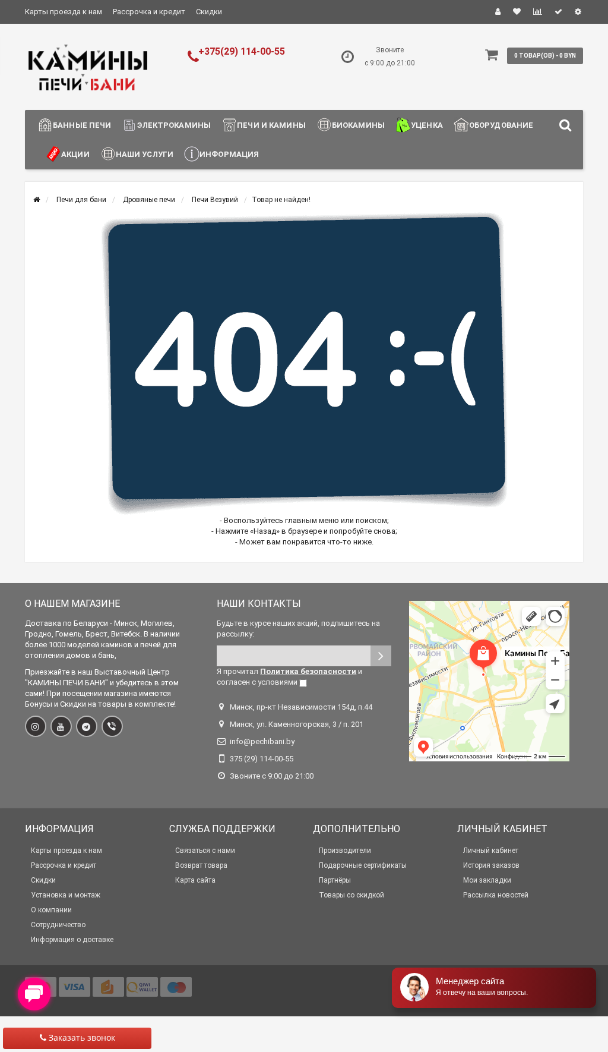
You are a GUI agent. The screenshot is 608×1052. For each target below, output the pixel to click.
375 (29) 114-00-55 (261, 758)
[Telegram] (86, 726)
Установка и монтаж (65, 895)
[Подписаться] (380, 655)
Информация (229, 154)
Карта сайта (195, 880)
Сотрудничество (58, 925)
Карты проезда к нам (63, 11)
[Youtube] (61, 726)
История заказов (491, 865)
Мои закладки (487, 880)
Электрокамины (174, 125)
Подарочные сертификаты (363, 865)
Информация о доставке (72, 940)
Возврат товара (201, 865)
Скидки (209, 11)
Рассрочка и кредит (149, 11)
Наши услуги (144, 154)
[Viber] (112, 726)
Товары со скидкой (351, 895)
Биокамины (358, 125)
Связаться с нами (205, 850)
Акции (75, 154)
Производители (345, 850)
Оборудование (501, 125)
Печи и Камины (271, 125)
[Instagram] (35, 726)
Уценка (427, 125)
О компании (51, 910)
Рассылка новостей (495, 895)
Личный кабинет (490, 850)
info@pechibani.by (262, 741)
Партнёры (335, 880)
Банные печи (82, 125)
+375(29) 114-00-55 (241, 51)
